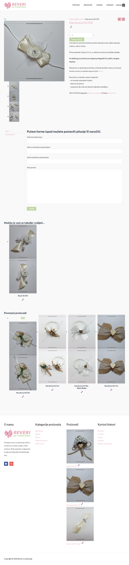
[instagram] (11, 464)
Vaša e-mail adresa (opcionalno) (38, 147)
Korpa (100, 437)
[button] (5, 19)
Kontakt (101, 440)
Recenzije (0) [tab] (10, 134)
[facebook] (6, 464)
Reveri (37, 437)
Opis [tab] (7, 131)
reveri (101, 71)
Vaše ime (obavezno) (34, 137)
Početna (72, 19)
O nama (101, 434)
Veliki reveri (39, 444)
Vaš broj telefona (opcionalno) (38, 157)
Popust (98, 93)
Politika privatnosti (105, 444)
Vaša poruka (31, 167)
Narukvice (80, 19)
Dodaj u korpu (76, 39)
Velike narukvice (41, 440)
